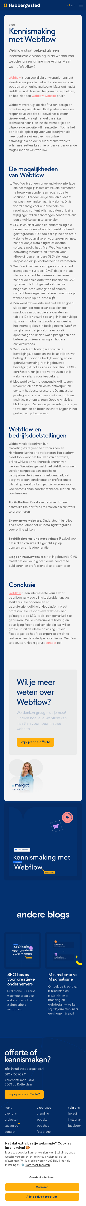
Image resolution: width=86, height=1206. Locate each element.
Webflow (15, 77)
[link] (35, 742)
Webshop (43, 1125)
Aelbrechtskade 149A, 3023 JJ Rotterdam (20, 1082)
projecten (11, 1119)
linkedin (73, 1113)
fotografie (44, 1131)
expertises (44, 1107)
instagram (74, 1119)
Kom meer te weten (37, 1165)
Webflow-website (44, 96)
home (8, 1107)
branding (43, 1113)
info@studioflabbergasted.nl (24, 1068)
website (42, 1119)
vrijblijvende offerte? (24, 1094)
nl (68, 5)
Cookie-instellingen (42, 1177)
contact (51, 642)
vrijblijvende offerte (35, 742)
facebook (74, 1125)
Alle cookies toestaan (42, 1197)
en (73, 5)
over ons (11, 1113)
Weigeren (42, 1187)
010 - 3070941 (15, 1074)
